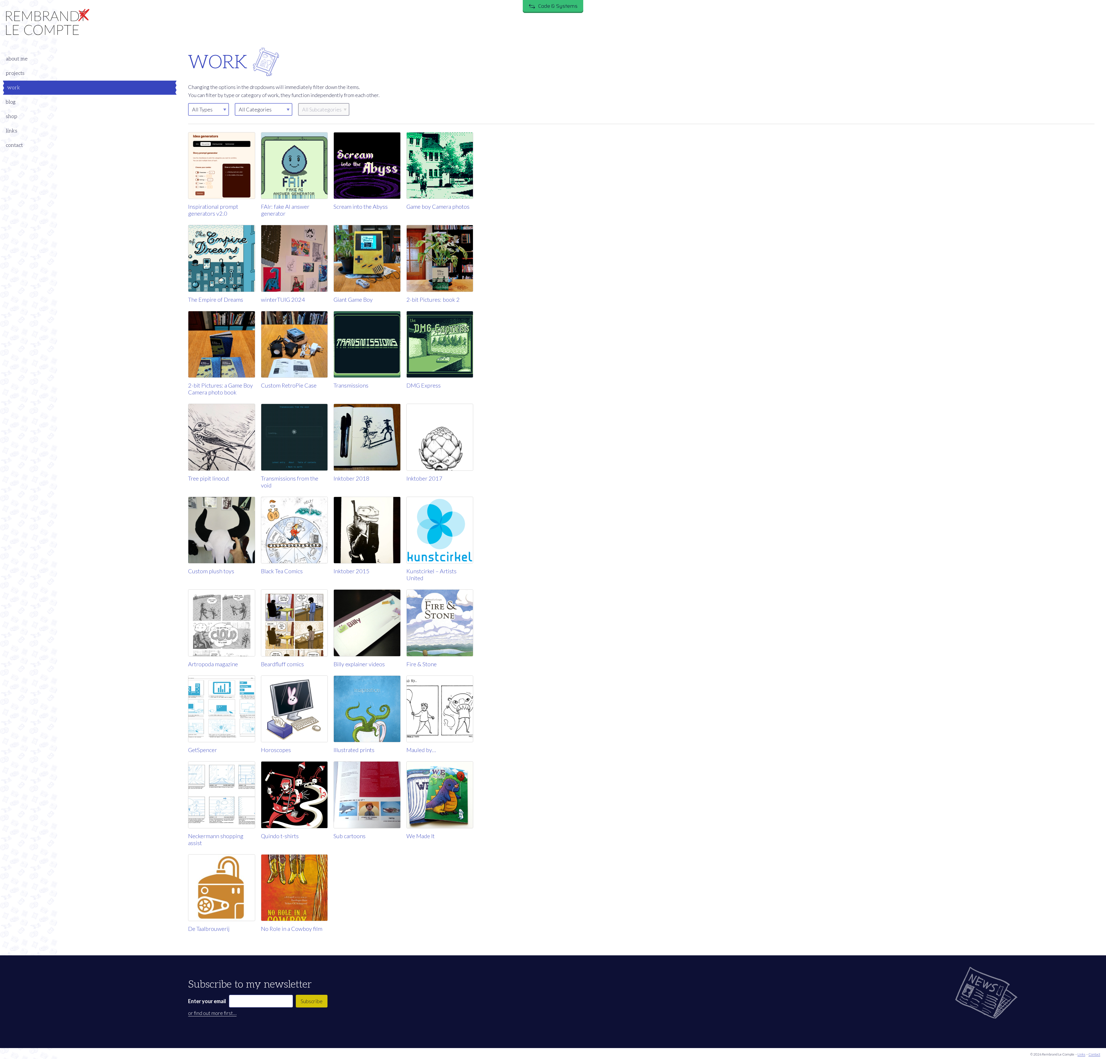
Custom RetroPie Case (289, 385)
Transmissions (351, 385)
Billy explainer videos (359, 664)
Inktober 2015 (352, 571)
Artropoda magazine (213, 664)
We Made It (420, 835)
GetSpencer (202, 749)
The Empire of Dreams (215, 299)
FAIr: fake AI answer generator (285, 210)
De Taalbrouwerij (209, 928)
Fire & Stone (421, 664)
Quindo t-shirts (280, 835)
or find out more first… (212, 1013)
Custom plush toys (211, 571)
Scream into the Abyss (361, 206)
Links (1081, 1054)
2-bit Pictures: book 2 (433, 299)
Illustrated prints (354, 749)
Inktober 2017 (424, 478)
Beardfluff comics (282, 664)
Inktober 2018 (352, 478)
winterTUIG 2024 (283, 299)
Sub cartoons (349, 835)
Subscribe (312, 1001)
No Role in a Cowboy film (291, 928)
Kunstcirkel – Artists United (431, 574)
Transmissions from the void (289, 482)
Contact (1094, 1054)
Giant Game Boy (353, 299)
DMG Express (423, 385)
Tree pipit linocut (208, 478)
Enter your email (207, 1001)
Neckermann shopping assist (215, 839)
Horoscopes (276, 749)
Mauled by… (421, 749)
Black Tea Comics (282, 571)
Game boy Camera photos (437, 206)
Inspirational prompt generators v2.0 (213, 210)
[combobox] (263, 109)
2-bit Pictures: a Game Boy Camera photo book (220, 389)
